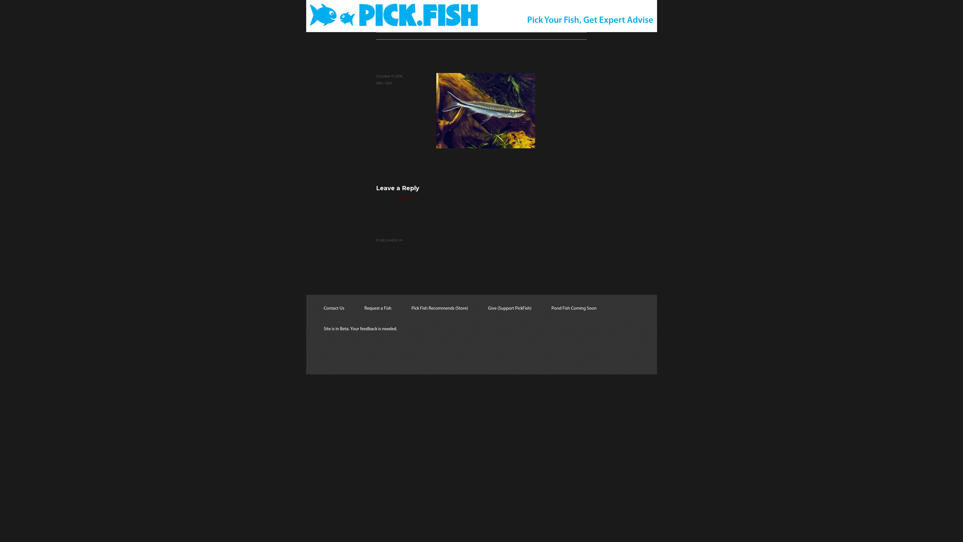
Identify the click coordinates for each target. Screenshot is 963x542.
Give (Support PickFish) (509, 308)
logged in (405, 198)
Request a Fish (377, 308)
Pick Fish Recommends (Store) (440, 308)
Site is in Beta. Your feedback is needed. (360, 329)
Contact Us (334, 308)
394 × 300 (384, 83)
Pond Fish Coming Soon (574, 308)
